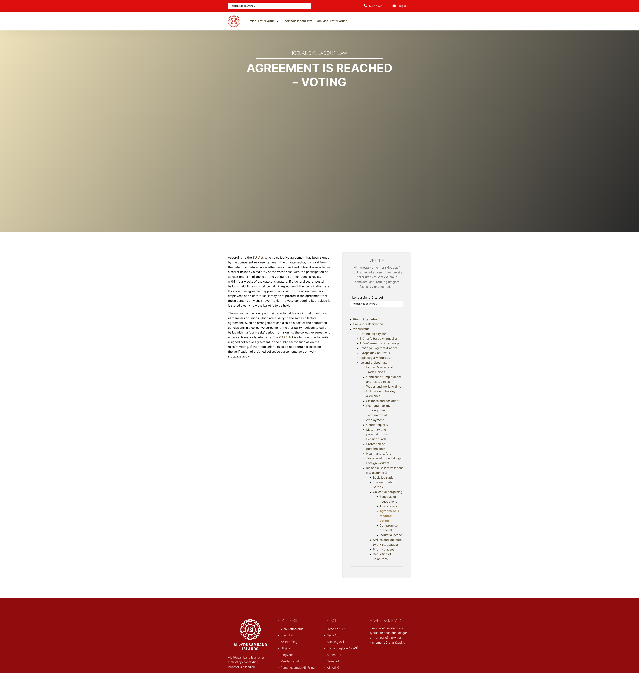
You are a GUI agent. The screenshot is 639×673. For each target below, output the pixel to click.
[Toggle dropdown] (277, 21)
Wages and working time (383, 386)
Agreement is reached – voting (389, 515)
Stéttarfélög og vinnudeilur (378, 338)
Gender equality (377, 425)
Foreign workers (377, 463)
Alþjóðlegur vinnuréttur (376, 357)
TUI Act (258, 257)
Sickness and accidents (382, 401)
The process (388, 506)
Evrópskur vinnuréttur (375, 353)
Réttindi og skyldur (373, 334)
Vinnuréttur (361, 329)
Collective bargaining (388, 492)
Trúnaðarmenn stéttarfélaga (379, 343)
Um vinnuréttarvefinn (332, 21)
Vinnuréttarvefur (262, 21)
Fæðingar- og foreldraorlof (378, 348)
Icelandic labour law (298, 21)
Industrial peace (391, 535)
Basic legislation (384, 477)
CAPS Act (286, 337)
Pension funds (376, 439)
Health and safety (378, 453)
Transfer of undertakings (384, 458)
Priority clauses (383, 549)
